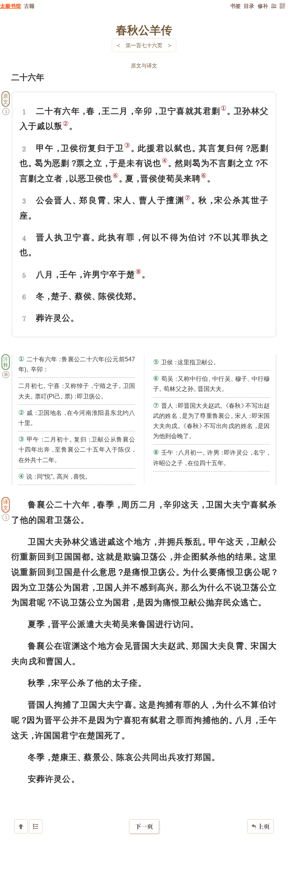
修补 (263, 6)
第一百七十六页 (144, 45)
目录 (249, 6)
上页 (260, 826)
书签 (235, 6)
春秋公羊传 (144, 29)
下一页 (144, 826)
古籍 (29, 6)
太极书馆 (10, 6)
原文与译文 (144, 65)
